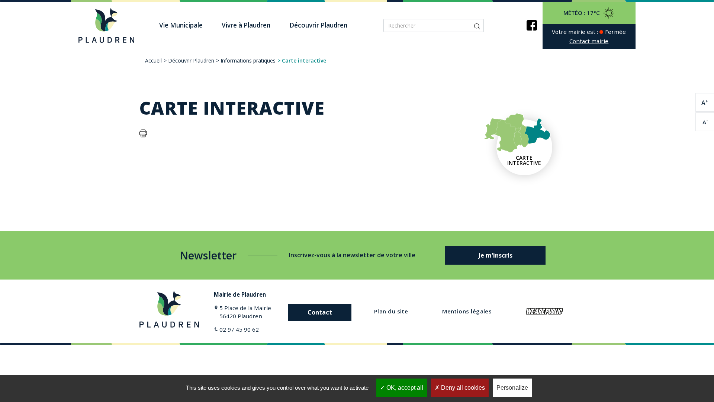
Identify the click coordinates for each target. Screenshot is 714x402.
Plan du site (391, 311)
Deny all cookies (462, 388)
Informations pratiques (248, 60)
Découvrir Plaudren (191, 60)
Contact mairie (588, 41)
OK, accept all (404, 388)
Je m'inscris (495, 255)
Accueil (153, 60)
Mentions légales (467, 311)
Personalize (512, 388)
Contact (320, 312)
